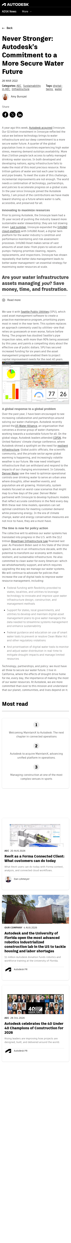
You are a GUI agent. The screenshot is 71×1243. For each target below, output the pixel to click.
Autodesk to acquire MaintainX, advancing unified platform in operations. (36, 756)
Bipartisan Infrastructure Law (29, 541)
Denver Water (10, 473)
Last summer (18, 227)
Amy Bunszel (18, 96)
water (58, 89)
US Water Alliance (26, 426)
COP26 (57, 438)
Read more (14, 300)
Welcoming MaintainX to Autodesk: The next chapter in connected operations (36, 734)
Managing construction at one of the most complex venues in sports (36, 777)
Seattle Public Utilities (35, 312)
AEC (19, 86)
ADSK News (9, 11)
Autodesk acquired (41, 128)
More (25, 11)
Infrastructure (20, 89)
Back (10, 28)
